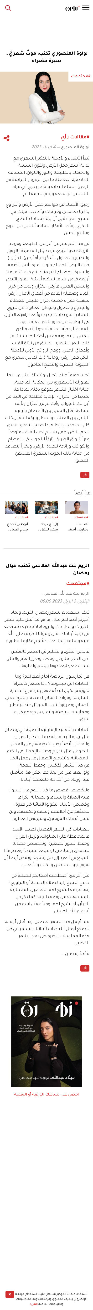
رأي (85, 475)
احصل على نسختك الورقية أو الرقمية (46, 1095)
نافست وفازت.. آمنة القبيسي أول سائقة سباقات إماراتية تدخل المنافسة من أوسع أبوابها (77, 528)
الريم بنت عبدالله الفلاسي (66, 594)
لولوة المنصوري (75, 147)
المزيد (34, 1304)
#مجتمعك (81, 517)
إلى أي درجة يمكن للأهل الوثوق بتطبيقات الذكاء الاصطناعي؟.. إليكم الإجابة (47, 528)
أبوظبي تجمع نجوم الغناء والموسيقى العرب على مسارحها (17, 528)
